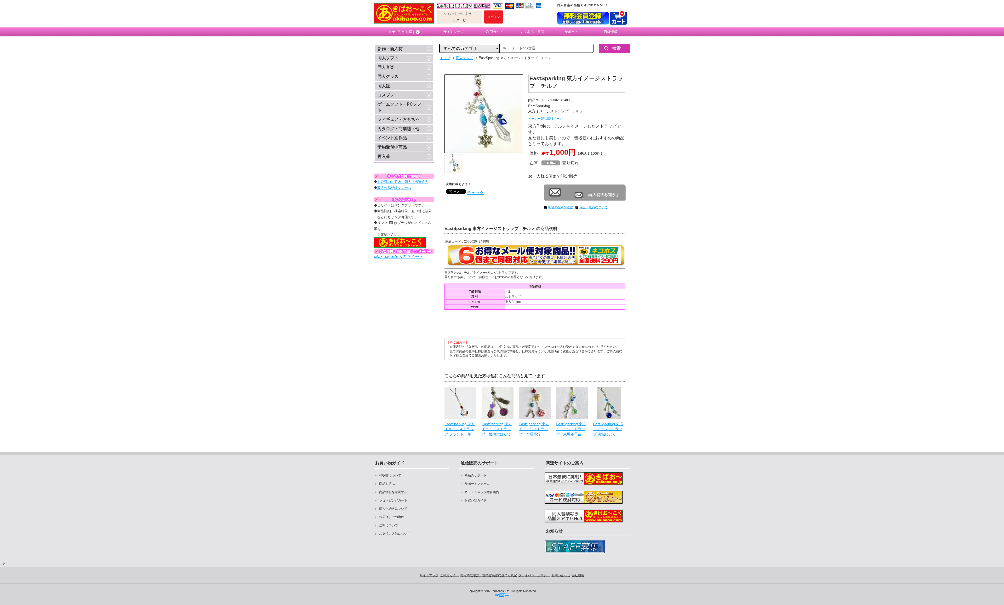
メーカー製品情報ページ (545, 118)
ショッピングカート (393, 500)
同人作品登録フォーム (394, 188)
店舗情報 (610, 32)
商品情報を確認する (393, 492)
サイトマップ (453, 32)
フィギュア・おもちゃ (398, 119)
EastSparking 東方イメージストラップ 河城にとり (608, 429)
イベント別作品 (392, 138)
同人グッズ (388, 76)
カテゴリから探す (402, 32)
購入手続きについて (393, 508)
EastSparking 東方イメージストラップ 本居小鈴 (534, 429)
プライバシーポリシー (534, 575)
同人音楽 (386, 67)
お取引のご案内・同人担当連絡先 (402, 182)
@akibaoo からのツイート (398, 256)
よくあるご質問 (532, 32)
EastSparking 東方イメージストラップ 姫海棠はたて (497, 429)
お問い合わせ (560, 575)
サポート (571, 32)
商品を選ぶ (387, 484)
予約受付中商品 (392, 147)
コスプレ (386, 95)
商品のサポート (476, 475)
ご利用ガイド (493, 32)
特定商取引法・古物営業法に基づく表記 (488, 575)
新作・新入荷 (390, 49)
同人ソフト (388, 58)
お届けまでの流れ (391, 517)
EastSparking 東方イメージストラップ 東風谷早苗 (571, 429)
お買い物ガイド (476, 500)
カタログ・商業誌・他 (398, 128)
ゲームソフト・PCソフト (399, 107)
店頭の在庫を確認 (560, 207)
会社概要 (578, 575)
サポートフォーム (477, 484)
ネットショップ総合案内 (482, 492)
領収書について (390, 475)
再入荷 (384, 156)
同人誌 (384, 86)
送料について (388, 525)
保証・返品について (593, 207)
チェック (475, 193)
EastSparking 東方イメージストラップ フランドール (459, 429)
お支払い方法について (394, 533)
